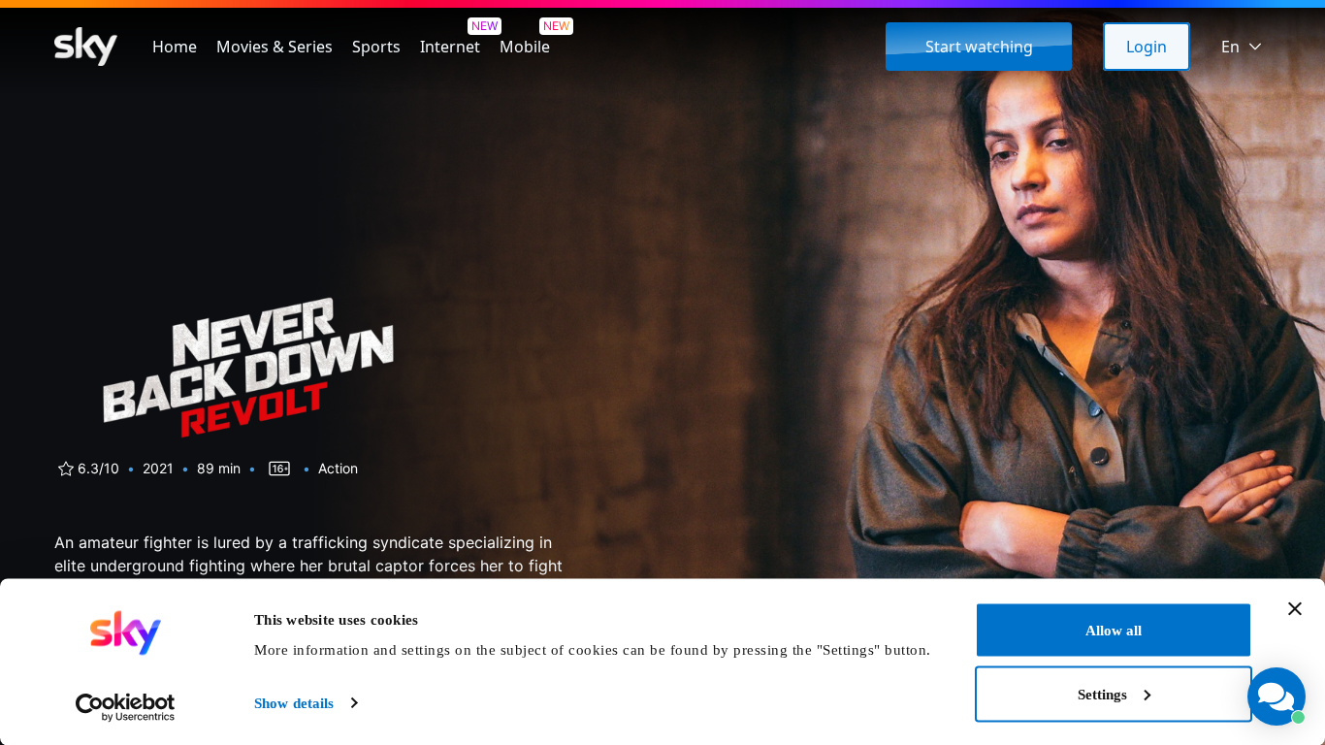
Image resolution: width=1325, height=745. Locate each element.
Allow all (1113, 630)
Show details (294, 703)
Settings (1102, 693)
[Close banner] (1295, 609)
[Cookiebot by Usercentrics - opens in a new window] (125, 707)
